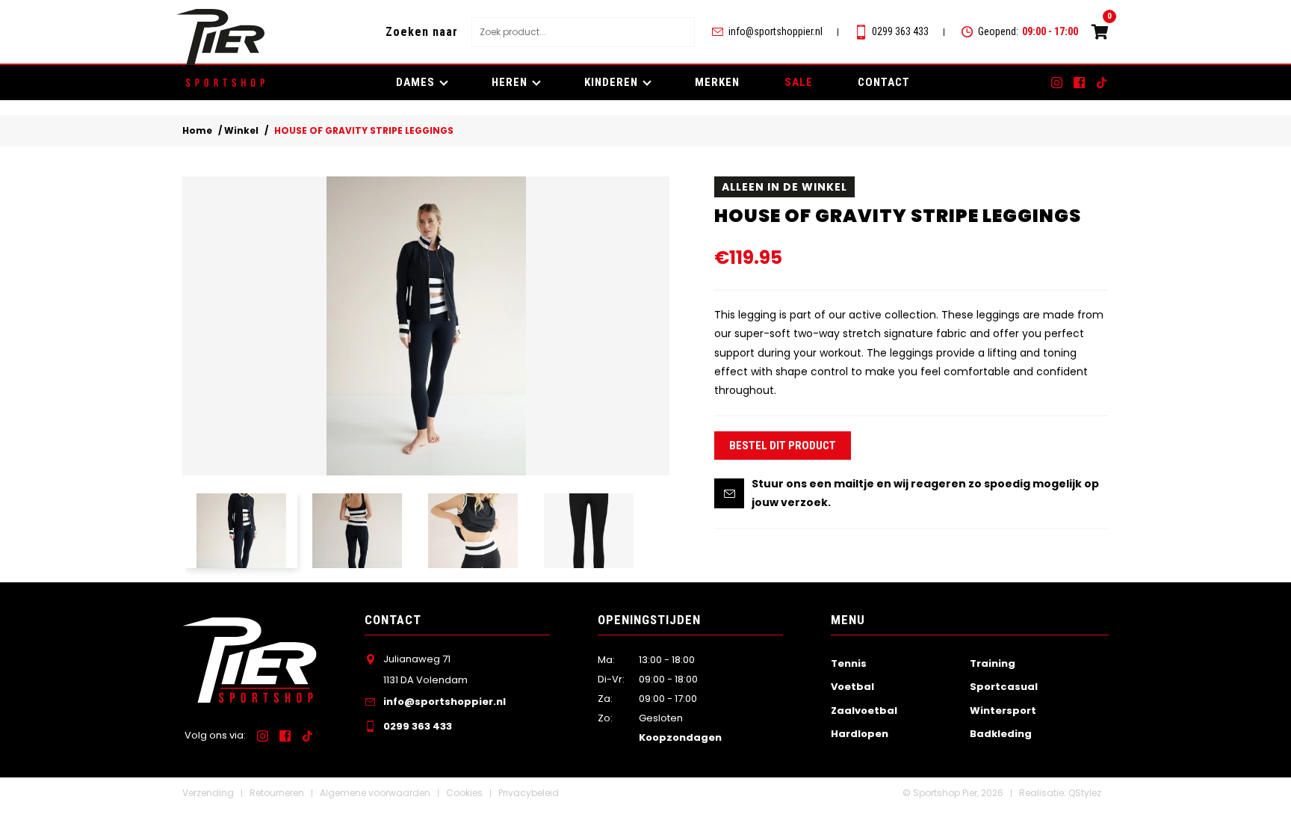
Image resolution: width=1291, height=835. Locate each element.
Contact (884, 82)
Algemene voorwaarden (375, 792)
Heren (509, 82)
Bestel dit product (782, 445)
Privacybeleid (528, 792)
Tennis (849, 663)
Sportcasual (1004, 687)
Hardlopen (859, 734)
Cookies (464, 792)
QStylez (1084, 792)
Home (197, 130)
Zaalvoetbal (864, 710)
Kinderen (611, 82)
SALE (798, 82)
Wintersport (1003, 710)
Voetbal (852, 687)
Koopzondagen (680, 737)
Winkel (241, 130)
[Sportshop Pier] (220, 37)
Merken (717, 82)
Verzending (208, 792)
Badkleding (1001, 734)
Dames (415, 82)
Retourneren (277, 792)
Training (992, 663)
